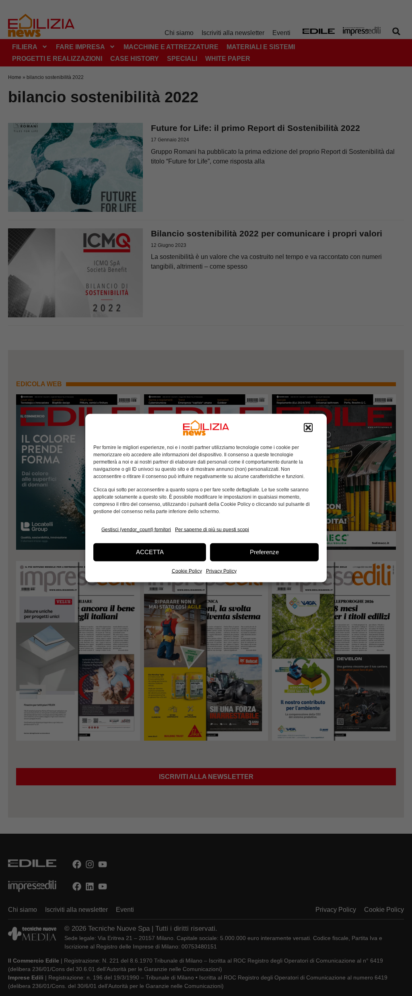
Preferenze (264, 552)
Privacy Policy (221, 571)
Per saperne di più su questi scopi (212, 529)
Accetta (150, 552)
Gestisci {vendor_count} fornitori (136, 529)
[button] (308, 428)
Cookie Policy (187, 571)
